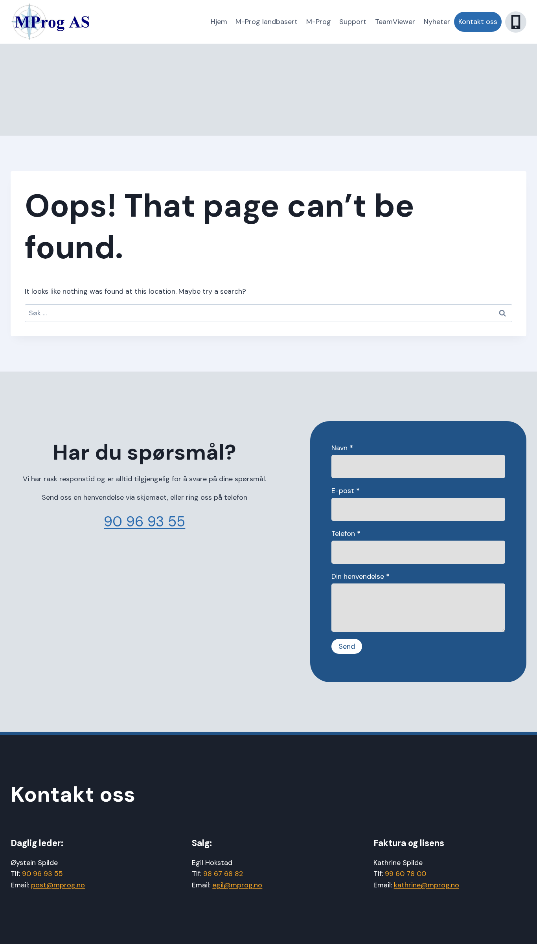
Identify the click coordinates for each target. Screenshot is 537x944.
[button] (515, 22)
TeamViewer (395, 21)
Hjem (219, 21)
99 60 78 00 (405, 873)
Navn (342, 448)
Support (352, 21)
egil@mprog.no (237, 885)
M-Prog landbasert (266, 21)
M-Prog (318, 21)
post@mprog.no (58, 885)
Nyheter (437, 21)
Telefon (345, 533)
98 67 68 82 (223, 873)
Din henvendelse (360, 576)
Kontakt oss (477, 21)
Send (346, 646)
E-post (345, 490)
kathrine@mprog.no (426, 885)
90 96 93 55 (144, 521)
